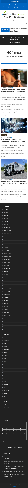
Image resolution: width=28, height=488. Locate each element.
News (5, 378)
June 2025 (6, 242)
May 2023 (6, 274)
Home (14, 447)
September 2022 (7, 294)
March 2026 (6, 224)
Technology (3, 135)
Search (24, 24)
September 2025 (7, 233)
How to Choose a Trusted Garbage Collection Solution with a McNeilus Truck (14, 183)
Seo (4, 387)
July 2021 (5, 329)
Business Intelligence (18, 150)
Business (6, 194)
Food (5, 358)
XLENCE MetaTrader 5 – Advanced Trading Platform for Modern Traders (15, 475)
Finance (5, 355)
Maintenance (6, 375)
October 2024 (7, 259)
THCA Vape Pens (4, 112)
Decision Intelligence (5, 153)
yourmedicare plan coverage (9, 4)
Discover (3, 115)
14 (17, 431)
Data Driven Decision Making (15, 152)
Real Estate (6, 384)
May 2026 (6, 218)
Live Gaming (6, 373)
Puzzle (5, 381)
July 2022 (6, 300)
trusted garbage (17, 196)
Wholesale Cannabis (13, 112)
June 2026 (6, 215)
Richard (10, 87)
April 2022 (6, 309)
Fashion (5, 352)
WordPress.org (7, 413)
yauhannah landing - (19, 6)
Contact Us (9, 447)
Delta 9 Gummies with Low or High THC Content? (14, 471)
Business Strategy (5, 152)
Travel (5, 396)
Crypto (5, 346)
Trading (5, 393)
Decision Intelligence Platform (17, 153)
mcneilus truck (10, 196)
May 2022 (6, 306)
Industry (5, 367)
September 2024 (7, 262)
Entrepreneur (6, 349)
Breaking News (7, 340)
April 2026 (6, 221)
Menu (4, 24)
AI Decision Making (8, 150)
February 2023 (7, 283)
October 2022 (7, 291)
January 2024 (7, 268)
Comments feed (7, 410)
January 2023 (7, 286)
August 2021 (6, 327)
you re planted (22, 4)
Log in (5, 404)
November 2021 (7, 318)
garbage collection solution (15, 194)
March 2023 (6, 280)
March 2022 (6, 312)
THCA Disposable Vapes (18, 111)
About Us (20, 447)
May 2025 (6, 245)
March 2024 (6, 265)
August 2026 (6, 209)
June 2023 (6, 271)
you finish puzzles (7, 6)
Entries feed (6, 407)
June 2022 (6, 303)
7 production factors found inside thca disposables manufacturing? (18, 30)
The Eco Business (14, 17)
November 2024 (7, 256)
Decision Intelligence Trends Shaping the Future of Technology (15, 462)
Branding (6, 337)
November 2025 (7, 230)
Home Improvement (8, 364)
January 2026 (7, 227)
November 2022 (7, 288)
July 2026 (6, 212)
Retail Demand (8, 111)
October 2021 (6, 321)
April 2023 (6, 277)
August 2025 (6, 236)
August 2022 (6, 297)
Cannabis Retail (16, 109)
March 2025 (6, 250)
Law (4, 370)
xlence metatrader (14, 7)
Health (5, 361)
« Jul (3, 442)
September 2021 (7, 324)
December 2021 (7, 315)
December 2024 (7, 253)
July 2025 (6, 239)
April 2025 (6, 247)
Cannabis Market (8, 109)
